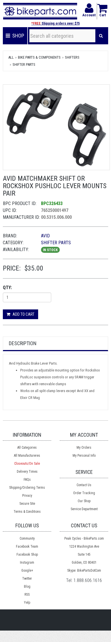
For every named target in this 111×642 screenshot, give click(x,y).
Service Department (84, 509)
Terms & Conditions (27, 512)
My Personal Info (84, 456)
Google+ (27, 571)
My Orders (84, 448)
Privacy (27, 496)
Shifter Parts (24, 64)
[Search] (100, 35)
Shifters (72, 57)
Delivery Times (27, 472)
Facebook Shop (27, 554)
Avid (45, 235)
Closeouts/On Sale (27, 464)
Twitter (27, 579)
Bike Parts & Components (39, 57)
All (11, 57)
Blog (27, 587)
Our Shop (84, 501)
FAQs (27, 480)
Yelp (27, 603)
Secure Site (27, 504)
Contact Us (84, 485)
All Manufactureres (27, 456)
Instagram (27, 562)
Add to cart (23, 314)
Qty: (7, 287)
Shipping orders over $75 (55, 23)
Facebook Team (27, 546)
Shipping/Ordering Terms (27, 488)
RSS (27, 595)
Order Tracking (84, 493)
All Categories (27, 448)
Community (27, 538)
